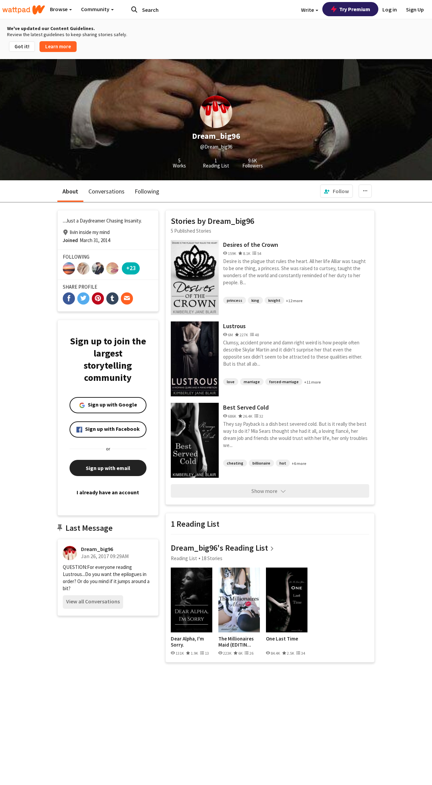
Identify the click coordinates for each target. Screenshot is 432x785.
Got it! (22, 46)
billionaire (261, 463)
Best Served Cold (246, 407)
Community (95, 9)
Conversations (106, 191)
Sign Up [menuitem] (415, 9)
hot (282, 463)
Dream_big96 (97, 549)
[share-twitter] (83, 298)
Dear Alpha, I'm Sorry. (187, 642)
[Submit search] (134, 9)
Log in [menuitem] (389, 9)
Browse (59, 9)
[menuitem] (336, 191)
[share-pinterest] (98, 298)
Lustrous (234, 326)
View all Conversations (93, 601)
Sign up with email (108, 468)
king (255, 300)
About (70, 191)
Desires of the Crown (250, 244)
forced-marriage (284, 381)
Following (147, 191)
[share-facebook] (69, 298)
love (231, 381)
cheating (235, 463)
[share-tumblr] (112, 298)
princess (234, 300)
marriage (252, 381)
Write (308, 9)
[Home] (23, 10)
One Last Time (282, 639)
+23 (131, 268)
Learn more (58, 46)
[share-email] (127, 298)
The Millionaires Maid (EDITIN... (236, 642)
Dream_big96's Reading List (219, 548)
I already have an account (108, 492)
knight (274, 300)
